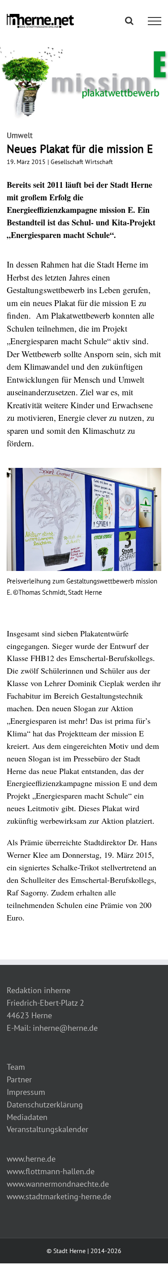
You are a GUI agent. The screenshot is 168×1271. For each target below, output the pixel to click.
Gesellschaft (67, 162)
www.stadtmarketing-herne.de (59, 1196)
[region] (84, 539)
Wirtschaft (99, 162)
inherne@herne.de (65, 1028)
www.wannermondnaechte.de (58, 1184)
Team (16, 1067)
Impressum (26, 1092)
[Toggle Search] (129, 20)
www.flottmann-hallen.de (51, 1171)
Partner (19, 1079)
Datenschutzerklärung (45, 1104)
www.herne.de (31, 1159)
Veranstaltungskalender (47, 1129)
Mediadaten (27, 1117)
